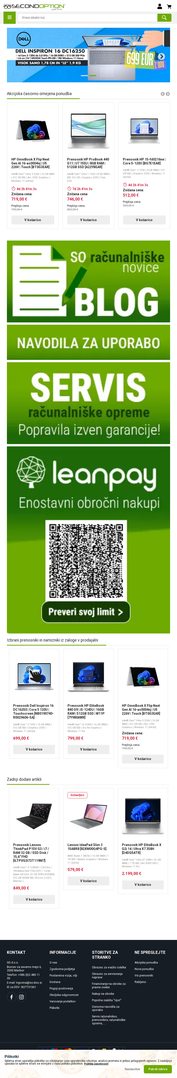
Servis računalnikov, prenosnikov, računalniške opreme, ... (108, 1020)
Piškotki (54, 1008)
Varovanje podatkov (63, 1001)
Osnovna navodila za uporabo (105, 1008)
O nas (53, 962)
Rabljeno (140, 982)
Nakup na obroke (103, 993)
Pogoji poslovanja (61, 988)
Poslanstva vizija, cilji (63, 975)
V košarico (32, 220)
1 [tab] (83, 77)
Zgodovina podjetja (62, 969)
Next (159, 55)
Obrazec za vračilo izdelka (109, 967)
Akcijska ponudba (146, 962)
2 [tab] (91, 77)
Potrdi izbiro (157, 1069)
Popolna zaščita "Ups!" (106, 1000)
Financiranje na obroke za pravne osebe (109, 985)
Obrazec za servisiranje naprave (107, 975)
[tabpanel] (88, 55)
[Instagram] (21, 996)
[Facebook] (11, 996)
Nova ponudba (144, 969)
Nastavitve (132, 1069)
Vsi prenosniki (144, 975)
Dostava (55, 982)
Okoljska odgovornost (64, 995)
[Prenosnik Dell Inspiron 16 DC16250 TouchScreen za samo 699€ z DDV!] (88, 55)
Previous (13, 55)
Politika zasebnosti (96, 1063)
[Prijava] (159, 6)
